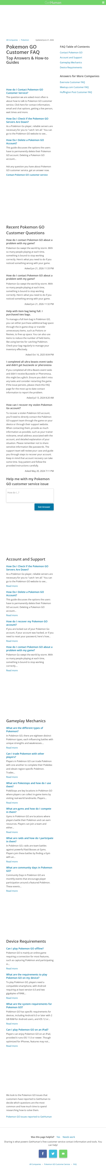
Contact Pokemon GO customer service (27, 174)
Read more (12, 586)
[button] (103, 2)
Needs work (69, 1137)
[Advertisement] (30, 200)
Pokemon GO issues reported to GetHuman (29, 1116)
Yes (58, 1137)
